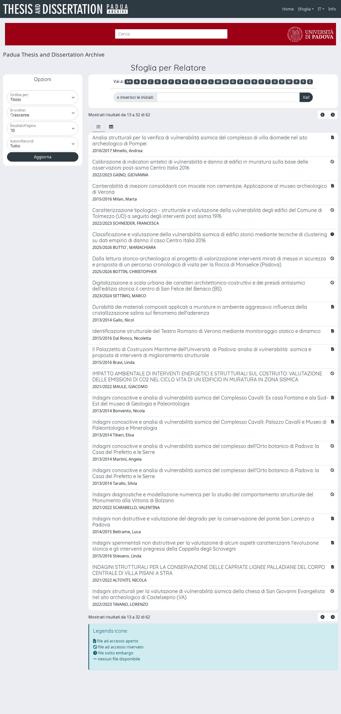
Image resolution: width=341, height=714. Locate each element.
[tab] (98, 126)
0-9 (129, 82)
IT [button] (319, 9)
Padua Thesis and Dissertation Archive (54, 54)
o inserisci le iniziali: (135, 97)
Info (332, 9)
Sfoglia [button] (304, 9)
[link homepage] (67, 9)
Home (288, 9)
